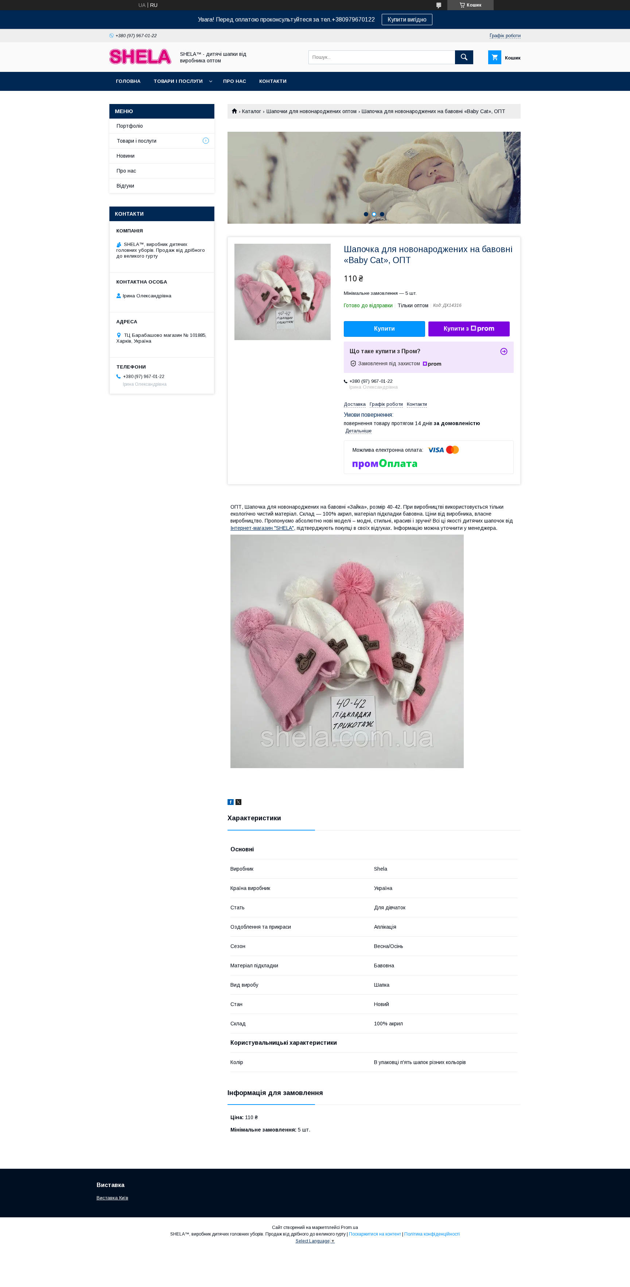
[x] (238, 803)
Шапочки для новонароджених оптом (312, 111)
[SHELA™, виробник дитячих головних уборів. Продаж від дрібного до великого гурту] (140, 62)
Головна (128, 81)
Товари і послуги (178, 81)
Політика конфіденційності (432, 1234)
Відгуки (125, 186)
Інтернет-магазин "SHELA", (262, 528)
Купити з (456, 328)
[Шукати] (464, 57)
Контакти (273, 81)
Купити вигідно (407, 19)
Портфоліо (130, 126)
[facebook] (231, 803)
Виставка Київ (112, 1198)
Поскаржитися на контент (375, 1234)
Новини (126, 156)
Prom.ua (349, 1227)
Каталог (251, 111)
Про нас (234, 81)
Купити (384, 328)
